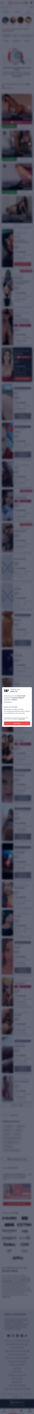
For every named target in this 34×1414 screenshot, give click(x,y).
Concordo (16, 723)
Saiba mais (22, 719)
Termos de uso (8, 702)
